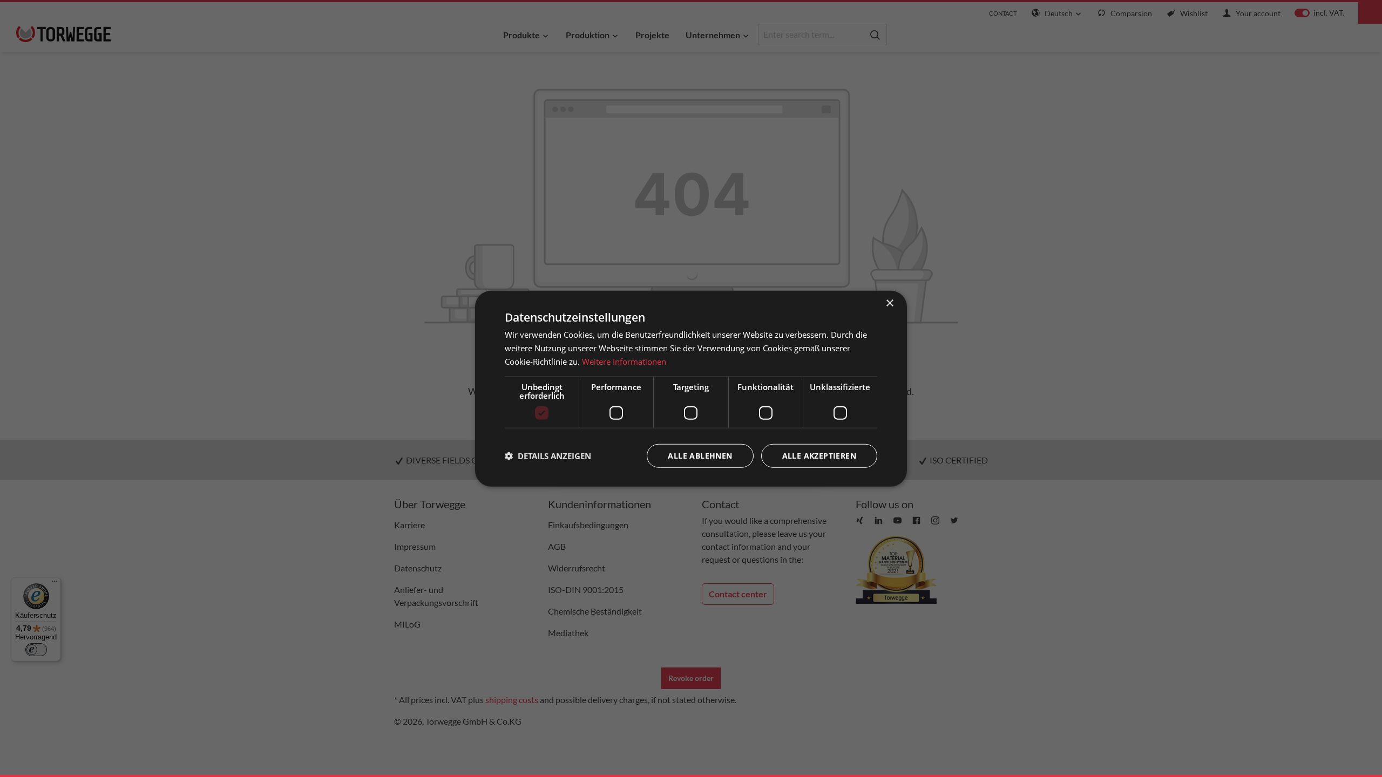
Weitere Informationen (624, 361)
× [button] (889, 303)
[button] (548, 455)
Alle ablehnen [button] (700, 455)
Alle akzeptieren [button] (819, 455)
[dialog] (691, 389)
